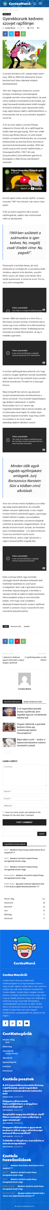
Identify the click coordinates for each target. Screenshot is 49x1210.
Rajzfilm (27, 626)
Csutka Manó (10, 28)
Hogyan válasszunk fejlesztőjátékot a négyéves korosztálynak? (20, 1103)
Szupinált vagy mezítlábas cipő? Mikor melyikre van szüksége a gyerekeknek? (23, 1116)
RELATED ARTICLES (12, 702)
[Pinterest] (17, 33)
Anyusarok (8, 1110)
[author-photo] (24, 685)
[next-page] (8, 752)
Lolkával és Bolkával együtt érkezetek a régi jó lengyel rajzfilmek (13, 660)
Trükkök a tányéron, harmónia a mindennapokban (23, 1142)
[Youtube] (27, 1023)
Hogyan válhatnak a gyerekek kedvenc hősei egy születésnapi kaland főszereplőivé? (23, 1130)
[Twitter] (11, 33)
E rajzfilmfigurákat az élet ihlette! (35, 658)
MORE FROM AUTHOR (33, 702)
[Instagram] (12, 1023)
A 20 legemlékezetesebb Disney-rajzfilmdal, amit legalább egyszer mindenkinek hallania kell (23, 1089)
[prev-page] (4, 752)
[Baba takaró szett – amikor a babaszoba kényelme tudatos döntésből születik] (9, 742)
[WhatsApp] (23, 33)
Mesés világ (14, 10)
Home (5, 10)
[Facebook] (5, 33)
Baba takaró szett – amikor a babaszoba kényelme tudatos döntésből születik (31, 742)
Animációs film (16, 626)
